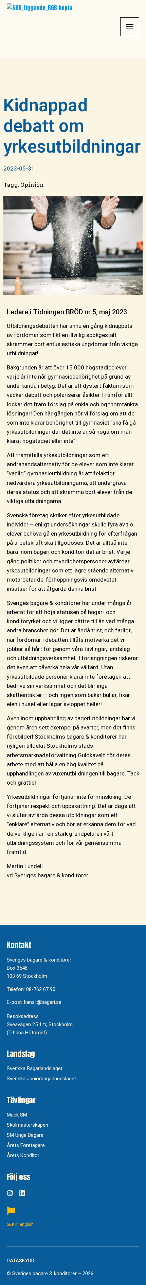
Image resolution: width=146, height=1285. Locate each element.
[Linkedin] (22, 1193)
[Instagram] (10, 1193)
